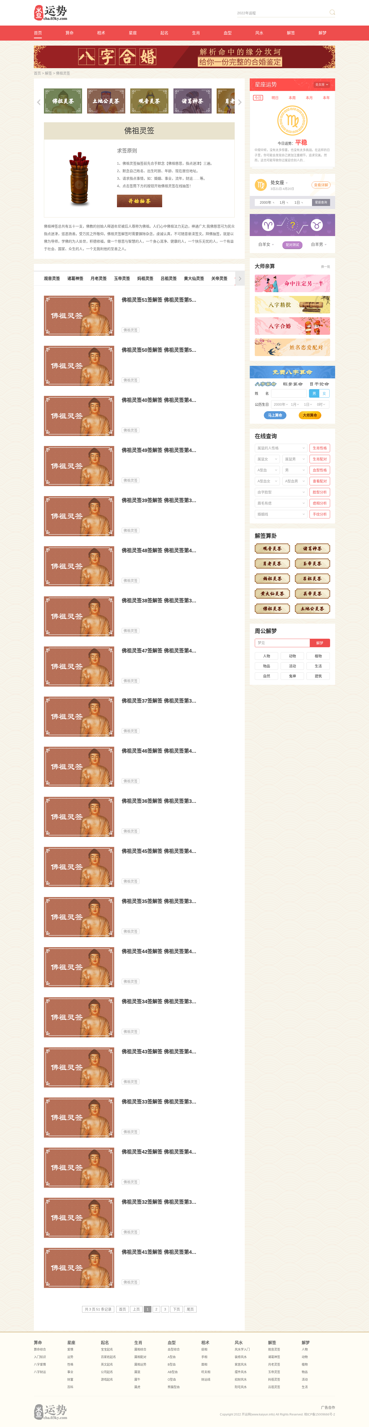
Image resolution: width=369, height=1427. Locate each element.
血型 (228, 33)
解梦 (323, 33)
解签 (291, 33)
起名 (164, 33)
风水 (259, 33)
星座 (133, 33)
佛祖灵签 (63, 73)
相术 (101, 33)
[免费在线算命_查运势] (68, 13)
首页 (38, 33)
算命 (70, 33)
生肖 (196, 33)
